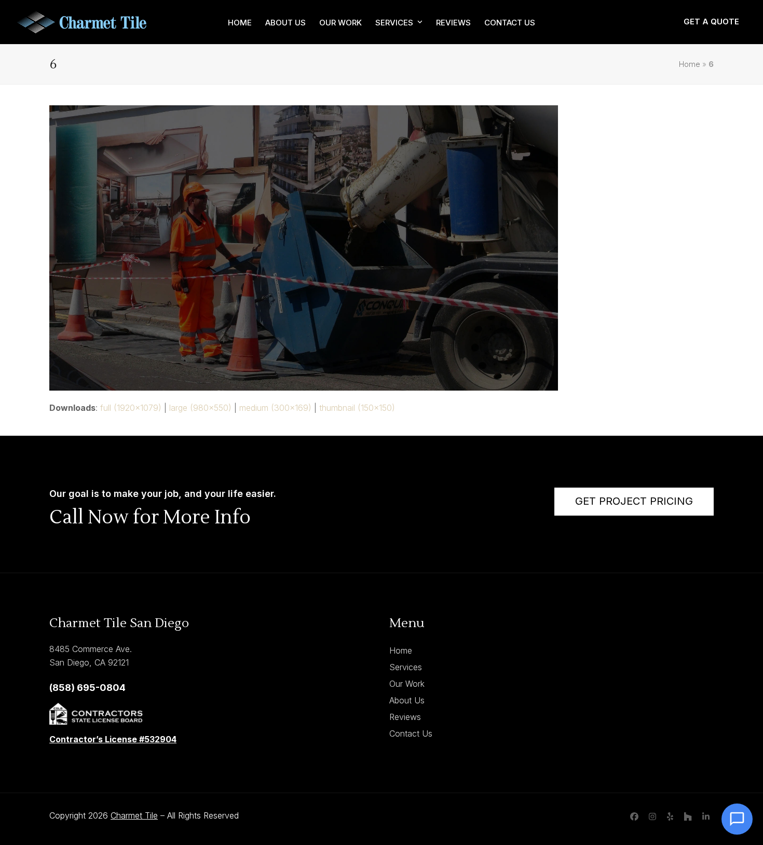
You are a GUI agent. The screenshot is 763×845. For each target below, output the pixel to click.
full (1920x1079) (130, 408)
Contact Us (410, 733)
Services (405, 667)
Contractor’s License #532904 (112, 739)
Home (689, 64)
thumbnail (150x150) (357, 408)
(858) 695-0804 (87, 687)
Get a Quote (711, 21)
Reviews (405, 717)
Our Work (407, 683)
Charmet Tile (134, 815)
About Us (407, 700)
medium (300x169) (275, 408)
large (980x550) (200, 408)
